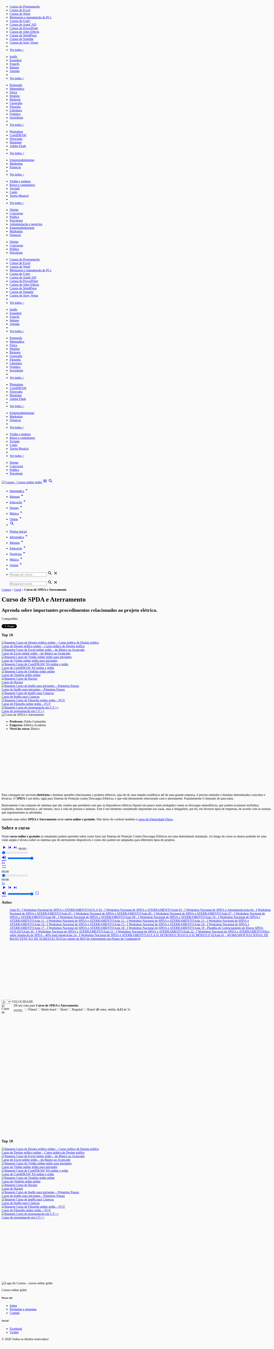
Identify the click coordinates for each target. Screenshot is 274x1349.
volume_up (4, 857)
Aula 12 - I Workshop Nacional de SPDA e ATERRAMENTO (154, 920)
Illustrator (16, 142)
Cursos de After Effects (24, 31)
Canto (13, 192)
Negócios (18, 554)
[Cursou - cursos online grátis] (22, 482)
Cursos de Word (20, 13)
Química (15, 114)
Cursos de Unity (20, 21)
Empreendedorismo (22, 160)
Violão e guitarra (20, 181)
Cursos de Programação (25, 6)
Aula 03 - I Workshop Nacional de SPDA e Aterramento (207, 910)
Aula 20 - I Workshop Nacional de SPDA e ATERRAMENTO (63, 931)
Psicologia (16, 220)
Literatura (16, 110)
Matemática (17, 88)
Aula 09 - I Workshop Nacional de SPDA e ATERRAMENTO (165, 917)
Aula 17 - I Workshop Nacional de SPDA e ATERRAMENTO (74, 928)
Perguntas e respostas (23, 1309)
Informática (19, 491)
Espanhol (15, 60)
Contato (15, 1313)
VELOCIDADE (22, 1001)
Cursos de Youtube (21, 39)
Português (16, 85)
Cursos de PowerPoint (24, 28)
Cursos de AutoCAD (23, 24)
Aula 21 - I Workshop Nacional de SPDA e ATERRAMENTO (143, 931)
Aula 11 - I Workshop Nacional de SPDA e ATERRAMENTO (74, 920)
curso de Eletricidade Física (155, 819)
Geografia (16, 103)
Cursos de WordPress (23, 35)
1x (3, 862)
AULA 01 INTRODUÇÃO (164, 935)
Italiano (14, 67)
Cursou (6, 589)
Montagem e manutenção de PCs (30, 17)
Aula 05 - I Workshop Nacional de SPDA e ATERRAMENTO (101, 913)
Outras (16, 519)
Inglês (13, 56)
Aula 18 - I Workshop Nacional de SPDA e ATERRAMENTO (154, 928)
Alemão (15, 71)
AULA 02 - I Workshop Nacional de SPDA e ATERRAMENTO (130, 910)
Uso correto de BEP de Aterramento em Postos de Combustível (100, 938)
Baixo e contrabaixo (22, 185)
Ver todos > (17, 49)
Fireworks (16, 138)
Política (14, 217)
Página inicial (18, 531)
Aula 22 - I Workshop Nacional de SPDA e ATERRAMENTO (223, 931)
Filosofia (15, 106)
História (15, 96)
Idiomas (17, 496)
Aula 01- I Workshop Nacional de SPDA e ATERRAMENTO (49, 910)
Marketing (16, 163)
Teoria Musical (19, 195)
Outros (16, 565)
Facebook (16, 1328)
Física (13, 92)
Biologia (15, 99)
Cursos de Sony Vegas (24, 42)
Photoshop (16, 131)
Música (17, 513)
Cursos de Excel (20, 10)
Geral (17, 589)
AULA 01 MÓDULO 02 (198, 935)
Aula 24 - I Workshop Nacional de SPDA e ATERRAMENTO (106, 935)
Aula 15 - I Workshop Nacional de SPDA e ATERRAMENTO (154, 924)
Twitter (14, 1332)
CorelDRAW (18, 135)
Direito (14, 209)
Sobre (13, 1305)
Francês (14, 64)
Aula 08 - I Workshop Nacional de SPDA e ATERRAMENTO (85, 917)
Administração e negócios (26, 224)
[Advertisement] (122, 762)
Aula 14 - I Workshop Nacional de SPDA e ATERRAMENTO (74, 924)
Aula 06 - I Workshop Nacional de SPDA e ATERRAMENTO (181, 913)
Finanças (15, 167)
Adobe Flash (18, 146)
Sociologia (16, 117)
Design (16, 508)
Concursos (16, 213)
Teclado (15, 188)
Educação (18, 502)
